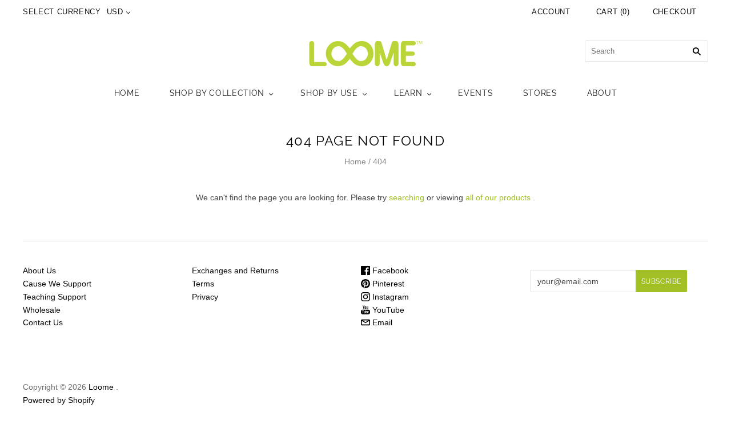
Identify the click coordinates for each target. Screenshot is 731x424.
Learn (408, 93)
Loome (101, 386)
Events (475, 93)
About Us (39, 270)
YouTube (387, 309)
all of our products (498, 197)
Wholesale (42, 309)
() (613, 11)
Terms (203, 283)
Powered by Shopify (59, 400)
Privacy (205, 296)
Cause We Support (57, 283)
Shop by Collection (217, 93)
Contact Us (43, 322)
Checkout (675, 11)
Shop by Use (329, 93)
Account (551, 11)
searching (406, 197)
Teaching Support (54, 296)
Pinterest (387, 283)
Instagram (389, 296)
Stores (540, 93)
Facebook (389, 270)
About (602, 93)
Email (381, 322)
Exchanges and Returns (235, 270)
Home (127, 93)
